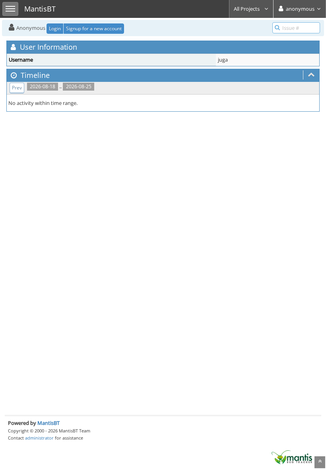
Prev (17, 87)
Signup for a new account (94, 28)
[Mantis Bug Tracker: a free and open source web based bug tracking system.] (292, 456)
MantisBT (48, 422)
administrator (39, 438)
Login (55, 28)
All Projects (247, 8)
